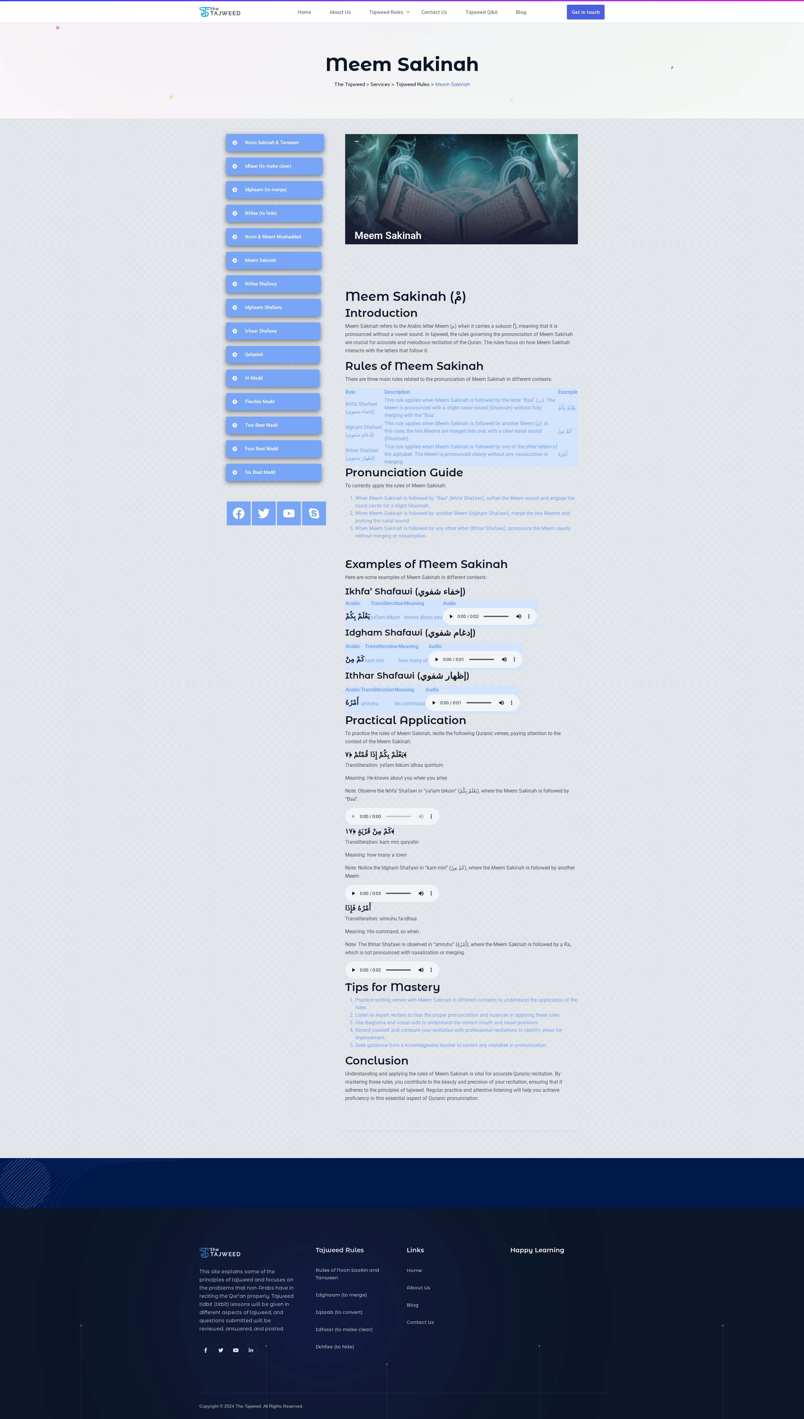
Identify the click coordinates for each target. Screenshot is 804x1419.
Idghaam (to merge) (341, 1295)
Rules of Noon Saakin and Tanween (347, 1274)
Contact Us (434, 12)
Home (304, 12)
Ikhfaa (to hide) (335, 1347)
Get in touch (586, 12)
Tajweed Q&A (481, 12)
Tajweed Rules (386, 12)
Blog (521, 12)
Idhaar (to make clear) (344, 1329)
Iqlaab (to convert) (339, 1312)
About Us (340, 12)
